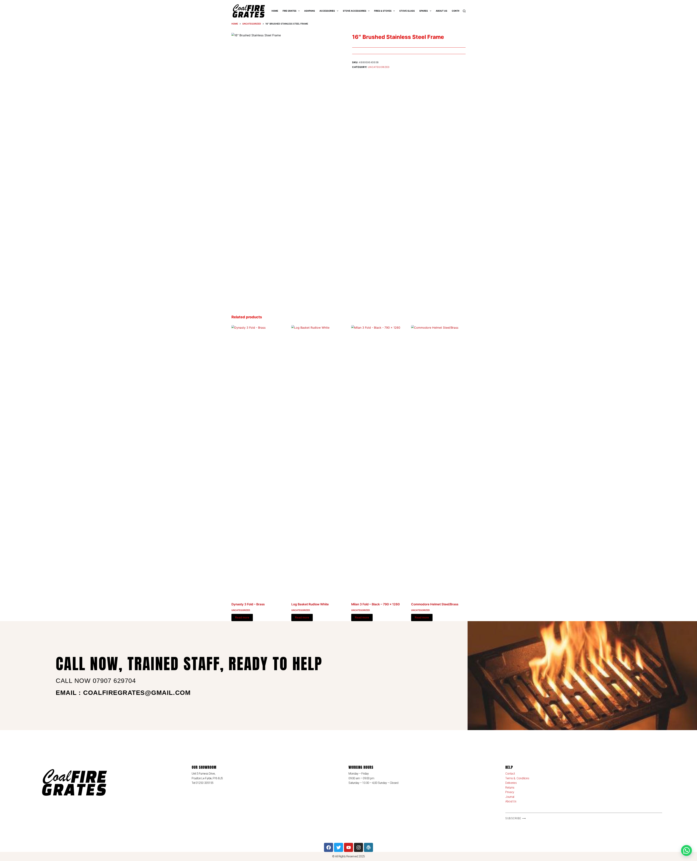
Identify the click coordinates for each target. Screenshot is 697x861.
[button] (686, 850)
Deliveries (511, 783)
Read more (242, 617)
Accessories (327, 10)
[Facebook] (328, 847)
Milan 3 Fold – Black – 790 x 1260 (375, 604)
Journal (509, 797)
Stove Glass (407, 10)
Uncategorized (379, 67)
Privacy (509, 792)
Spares (423, 10)
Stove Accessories (354, 10)
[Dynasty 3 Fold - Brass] (258, 461)
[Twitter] (338, 847)
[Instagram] (358, 847)
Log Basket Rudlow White (310, 604)
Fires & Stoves (383, 10)
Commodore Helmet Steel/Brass (434, 604)
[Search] (464, 11)
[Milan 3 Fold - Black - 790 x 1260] (378, 461)
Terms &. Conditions (517, 778)
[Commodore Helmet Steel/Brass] (438, 461)
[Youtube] (348, 847)
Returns (509, 787)
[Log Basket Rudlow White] (318, 461)
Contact (457, 10)
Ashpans (309, 10)
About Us (441, 10)
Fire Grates (289, 10)
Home (275, 10)
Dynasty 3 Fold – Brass (248, 604)
